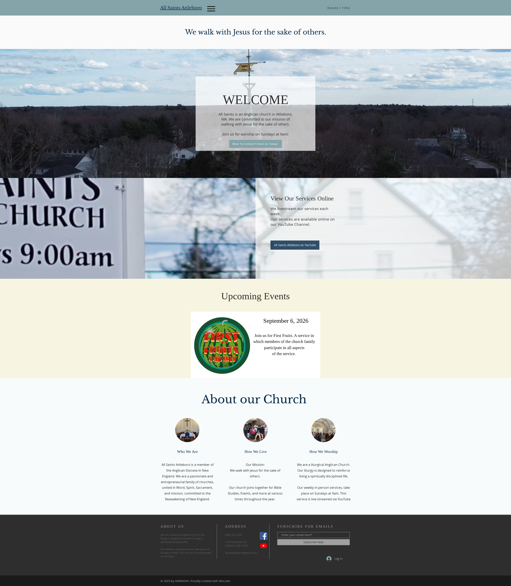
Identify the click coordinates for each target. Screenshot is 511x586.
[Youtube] (263, 546)
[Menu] (211, 9)
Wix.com (224, 581)
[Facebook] (263, 536)
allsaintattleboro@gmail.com (241, 552)
